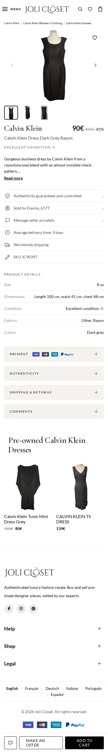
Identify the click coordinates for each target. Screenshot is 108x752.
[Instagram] (21, 609)
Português (93, 688)
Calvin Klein (23, 128)
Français (31, 688)
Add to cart (84, 742)
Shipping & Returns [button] (31, 392)
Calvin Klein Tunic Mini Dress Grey (26, 519)
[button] (95, 64)
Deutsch (52, 688)
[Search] (80, 9)
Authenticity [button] (24, 373)
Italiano (72, 688)
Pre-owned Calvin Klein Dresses (46, 445)
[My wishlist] (90, 9)
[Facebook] (9, 609)
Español (57, 694)
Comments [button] (21, 411)
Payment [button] (19, 354)
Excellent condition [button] (28, 147)
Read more (13, 178)
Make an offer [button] (35, 742)
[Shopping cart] (100, 9)
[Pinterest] (33, 609)
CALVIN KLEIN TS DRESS (73, 519)
